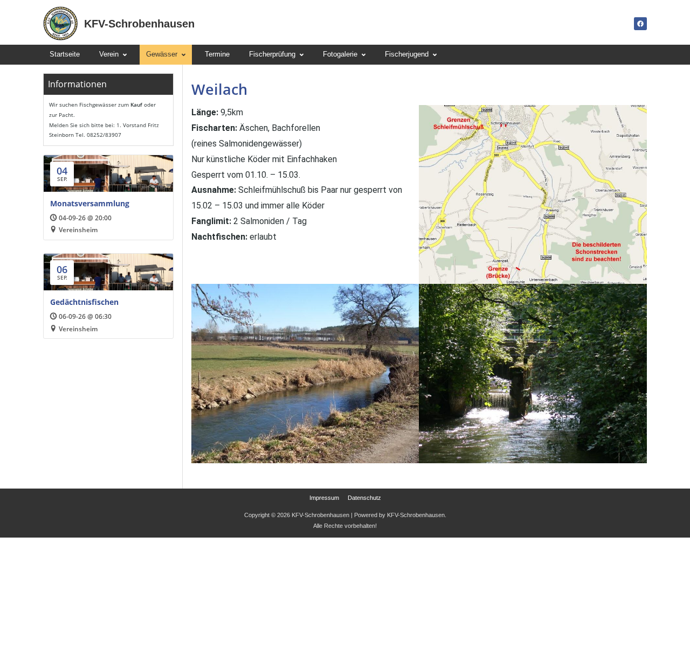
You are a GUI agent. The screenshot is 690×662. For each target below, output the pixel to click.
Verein (109, 54)
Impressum (324, 498)
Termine (217, 54)
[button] (113, 55)
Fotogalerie (340, 54)
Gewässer (161, 54)
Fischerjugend (407, 54)
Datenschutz (364, 498)
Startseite (65, 54)
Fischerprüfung (272, 54)
